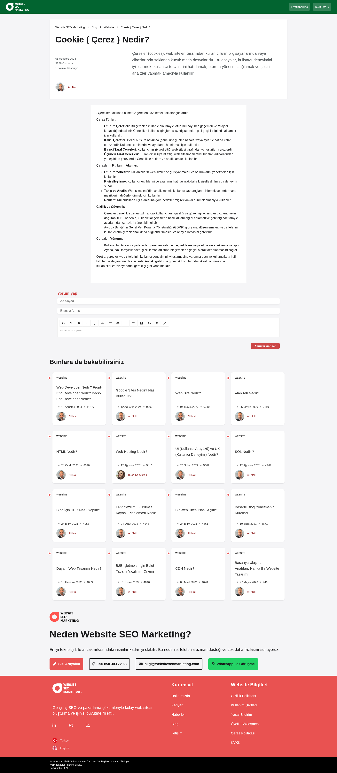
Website (109, 27)
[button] (63, 323)
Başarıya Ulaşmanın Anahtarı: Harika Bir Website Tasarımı (257, 568)
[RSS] (93, 725)
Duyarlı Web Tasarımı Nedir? (78, 568)
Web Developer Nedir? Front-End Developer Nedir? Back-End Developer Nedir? (79, 393)
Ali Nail (72, 87)
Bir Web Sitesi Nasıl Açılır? (196, 510)
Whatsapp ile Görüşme (236, 664)
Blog (94, 27)
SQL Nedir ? (244, 452)
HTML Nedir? (66, 452)
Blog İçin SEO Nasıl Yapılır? (78, 510)
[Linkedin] (59, 725)
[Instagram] (76, 725)
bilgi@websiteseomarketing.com (172, 664)
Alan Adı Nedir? (247, 393)
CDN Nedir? (184, 568)
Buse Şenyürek (137, 474)
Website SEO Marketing (70, 27)
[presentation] (168, 331)
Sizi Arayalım (69, 664)
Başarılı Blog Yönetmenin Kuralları (254, 510)
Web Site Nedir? (188, 393)
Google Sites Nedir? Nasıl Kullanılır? (136, 393)
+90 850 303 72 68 (112, 664)
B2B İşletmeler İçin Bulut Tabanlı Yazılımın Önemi (135, 568)
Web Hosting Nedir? (131, 452)
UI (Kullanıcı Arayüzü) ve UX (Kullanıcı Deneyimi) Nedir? (197, 452)
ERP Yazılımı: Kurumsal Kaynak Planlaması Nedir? (136, 510)
